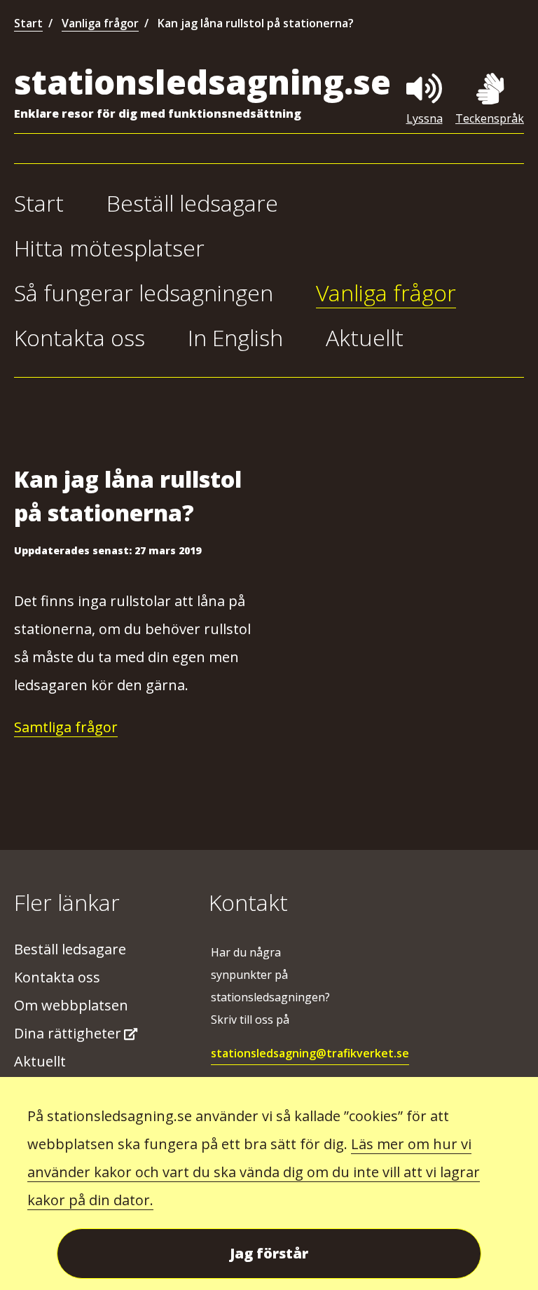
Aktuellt (365, 337)
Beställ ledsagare (192, 203)
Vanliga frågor (100, 23)
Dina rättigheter (67, 1033)
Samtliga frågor (66, 727)
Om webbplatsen (71, 1005)
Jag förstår (269, 1253)
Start (28, 23)
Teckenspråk (489, 118)
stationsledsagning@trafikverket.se (310, 1053)
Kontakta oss (79, 337)
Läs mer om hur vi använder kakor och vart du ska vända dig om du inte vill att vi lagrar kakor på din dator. (253, 1171)
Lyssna (424, 118)
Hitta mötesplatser (109, 248)
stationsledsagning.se (202, 81)
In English (235, 337)
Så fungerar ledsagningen (143, 292)
